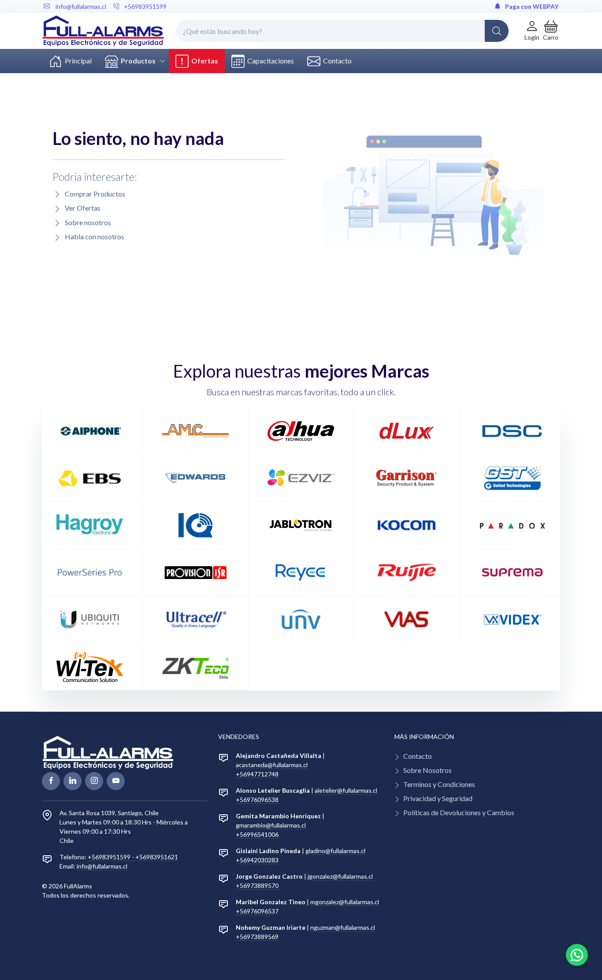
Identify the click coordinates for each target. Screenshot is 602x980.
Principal (77, 60)
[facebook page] (51, 781)
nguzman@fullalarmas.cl (342, 927)
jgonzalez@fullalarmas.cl (340, 876)
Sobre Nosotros (427, 770)
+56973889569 (257, 936)
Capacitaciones (269, 60)
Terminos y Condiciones (439, 784)
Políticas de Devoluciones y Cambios (458, 812)
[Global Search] (497, 31)
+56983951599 (145, 6)
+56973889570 (257, 885)
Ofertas (203, 60)
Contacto (336, 60)
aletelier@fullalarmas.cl (346, 790)
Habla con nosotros (94, 236)
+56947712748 (257, 774)
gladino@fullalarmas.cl (335, 850)
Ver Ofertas (82, 208)
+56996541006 (257, 834)
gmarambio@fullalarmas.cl (271, 825)
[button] (550, 30)
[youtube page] (116, 781)
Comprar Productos (95, 193)
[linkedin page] (72, 781)
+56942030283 (257, 860)
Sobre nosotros (88, 222)
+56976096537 (257, 911)
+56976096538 (257, 799)
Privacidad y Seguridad (437, 798)
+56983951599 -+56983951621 (133, 857)
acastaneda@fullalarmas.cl (272, 764)
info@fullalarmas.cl (102, 866)
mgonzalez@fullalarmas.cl (344, 902)
